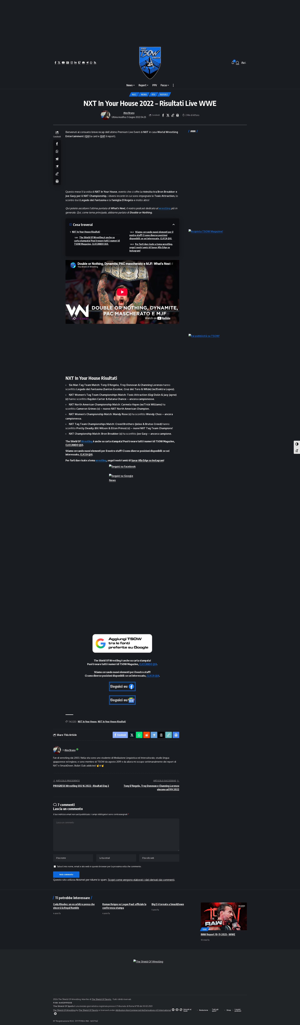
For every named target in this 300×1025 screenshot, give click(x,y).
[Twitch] (79, 62)
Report (164, 94)
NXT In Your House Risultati (86, 231)
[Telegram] (87, 62)
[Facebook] (55, 62)
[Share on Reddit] (57, 158)
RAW (205, 929)
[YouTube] (63, 62)
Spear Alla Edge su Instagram (147, 460)
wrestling (164, 208)
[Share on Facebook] (163, 115)
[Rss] (95, 62)
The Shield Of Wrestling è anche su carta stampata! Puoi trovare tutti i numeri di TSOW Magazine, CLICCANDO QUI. (97, 240)
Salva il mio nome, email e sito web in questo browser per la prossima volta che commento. (99, 866)
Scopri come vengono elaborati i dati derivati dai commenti (141, 879)
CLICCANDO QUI (74, 444)
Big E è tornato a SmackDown (168, 904)
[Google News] (67, 62)
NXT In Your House (87, 721)
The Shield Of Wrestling (64, 1010)
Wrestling (86, 441)
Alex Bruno (128, 112)
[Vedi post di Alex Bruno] (105, 115)
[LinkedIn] (75, 62)
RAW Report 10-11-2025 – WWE (218, 934)
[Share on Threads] (161, 735)
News (144, 94)
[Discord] (83, 62)
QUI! (102, 136)
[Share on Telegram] (57, 166)
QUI (87, 136)
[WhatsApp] (91, 62)
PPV (153, 94)
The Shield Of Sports (102, 999)
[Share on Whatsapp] (57, 151)
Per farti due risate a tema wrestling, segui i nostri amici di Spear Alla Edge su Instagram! (151, 247)
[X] (59, 62)
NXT (134, 94)
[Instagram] (72, 62)
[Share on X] (168, 115)
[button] (237, 62)
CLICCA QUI (86, 454)
